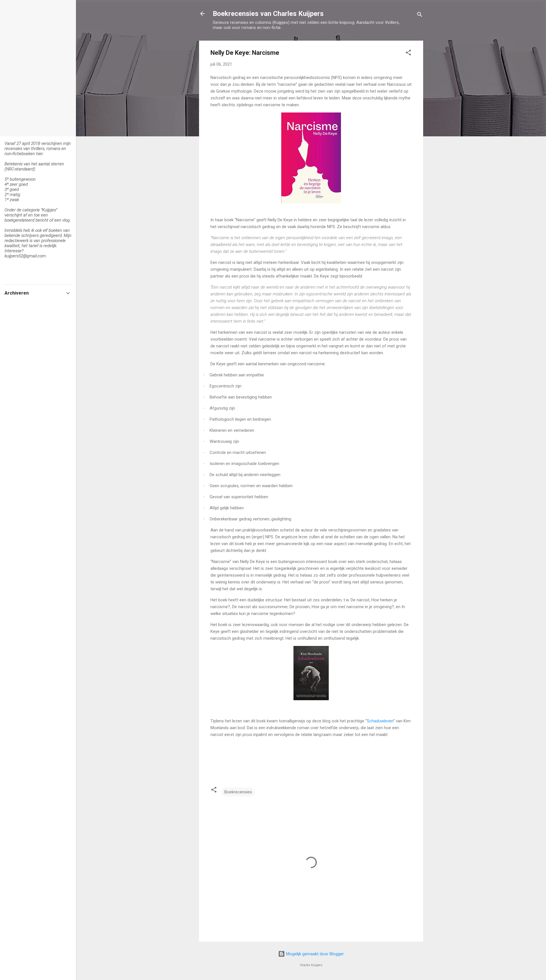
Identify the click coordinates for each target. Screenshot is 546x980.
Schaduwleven (380, 720)
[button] (408, 53)
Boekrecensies (238, 792)
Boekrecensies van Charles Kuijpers (268, 14)
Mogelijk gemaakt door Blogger (314, 953)
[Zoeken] (419, 15)
